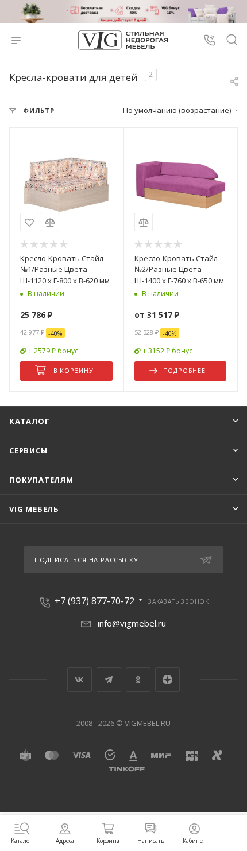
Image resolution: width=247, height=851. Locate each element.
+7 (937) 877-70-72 (94, 600)
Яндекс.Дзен (167, 679)
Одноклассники (138, 679)
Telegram (109, 679)
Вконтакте (79, 679)
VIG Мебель (34, 509)
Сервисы (28, 450)
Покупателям (41, 480)
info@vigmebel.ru (132, 623)
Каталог (29, 421)
